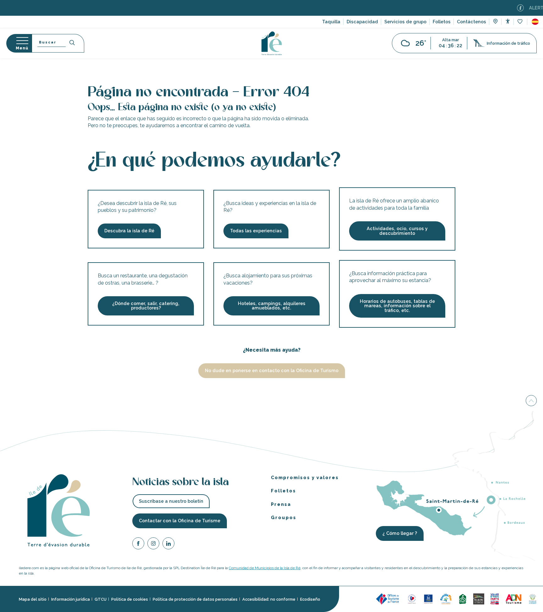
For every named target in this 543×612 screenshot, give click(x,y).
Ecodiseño (310, 599)
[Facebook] (138, 544)
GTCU (101, 599)
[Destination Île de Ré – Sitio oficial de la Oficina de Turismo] (271, 43)
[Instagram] (153, 544)
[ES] (535, 22)
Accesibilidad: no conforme (268, 599)
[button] (535, 22)
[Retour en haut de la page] (531, 400)
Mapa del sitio (33, 599)
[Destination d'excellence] (412, 599)
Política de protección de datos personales (195, 599)
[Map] (495, 22)
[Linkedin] (168, 544)
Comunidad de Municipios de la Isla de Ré (264, 568)
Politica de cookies (129, 599)
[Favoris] (520, 22)
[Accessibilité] (508, 21)
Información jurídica (70, 599)
